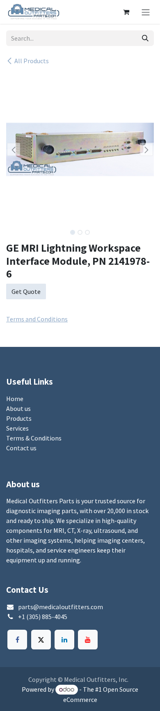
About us (18, 408)
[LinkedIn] (64, 639)
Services (17, 428)
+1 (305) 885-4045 (42, 616)
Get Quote (26, 291)
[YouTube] (88, 639)
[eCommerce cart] (126, 12)
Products (19, 418)
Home (14, 398)
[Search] (145, 38)
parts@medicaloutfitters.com (60, 607)
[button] (13, 149)
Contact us (21, 448)
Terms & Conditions (34, 438)
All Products (31, 61)
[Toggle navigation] (145, 12)
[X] (41, 639)
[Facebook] (17, 639)
